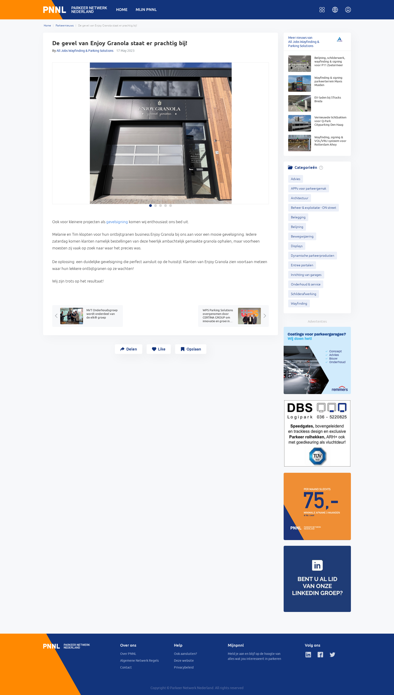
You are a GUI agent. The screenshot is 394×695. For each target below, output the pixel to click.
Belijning (297, 227)
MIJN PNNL (146, 9)
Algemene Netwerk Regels (139, 660)
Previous (57, 127)
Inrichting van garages (306, 275)
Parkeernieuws (65, 25)
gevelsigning (117, 221)
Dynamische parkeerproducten (312, 255)
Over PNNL (128, 654)
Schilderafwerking (303, 294)
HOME (121, 9)
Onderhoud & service (306, 284)
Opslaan (194, 349)
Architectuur (299, 198)
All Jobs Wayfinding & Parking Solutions (85, 50)
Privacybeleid (184, 667)
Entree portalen (302, 265)
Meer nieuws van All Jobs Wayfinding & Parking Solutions (303, 42)
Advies (295, 179)
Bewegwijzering (302, 236)
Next (264, 127)
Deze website (184, 660)
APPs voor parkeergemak (308, 188)
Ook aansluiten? (185, 654)
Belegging (298, 217)
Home (47, 25)
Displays (297, 246)
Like (162, 349)
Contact (126, 667)
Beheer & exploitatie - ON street (313, 207)
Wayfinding (299, 303)
